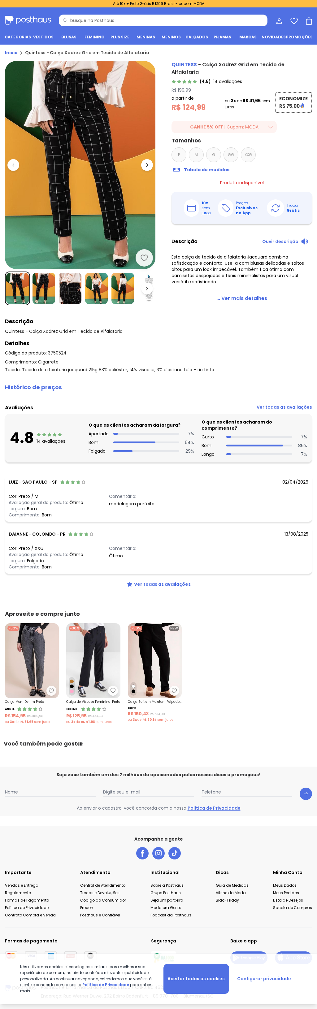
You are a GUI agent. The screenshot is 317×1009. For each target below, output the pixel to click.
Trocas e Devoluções (99, 892)
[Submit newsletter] (306, 794)
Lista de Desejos (288, 900)
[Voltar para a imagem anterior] (13, 165)
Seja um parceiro (166, 900)
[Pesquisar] (65, 20)
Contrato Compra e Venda (30, 915)
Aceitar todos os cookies (196, 979)
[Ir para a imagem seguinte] (147, 165)
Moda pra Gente (165, 907)
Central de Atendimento (102, 885)
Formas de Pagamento (27, 900)
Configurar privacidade (264, 979)
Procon (86, 907)
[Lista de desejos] (293, 20)
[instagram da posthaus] (158, 853)
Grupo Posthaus (165, 892)
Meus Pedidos (286, 892)
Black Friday (227, 900)
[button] (158, 387)
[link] (207, 81)
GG (231, 154)
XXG (248, 154)
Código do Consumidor (103, 900)
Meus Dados (285, 885)
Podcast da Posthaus (170, 915)
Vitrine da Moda (231, 892)
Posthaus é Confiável (100, 915)
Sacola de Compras (292, 907)
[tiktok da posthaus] (174, 853)
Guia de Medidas (232, 885)
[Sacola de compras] (308, 20)
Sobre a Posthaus (167, 885)
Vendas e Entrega (21, 885)
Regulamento (18, 892)
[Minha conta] (278, 20)
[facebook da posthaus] (142, 853)
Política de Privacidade (214, 808)
